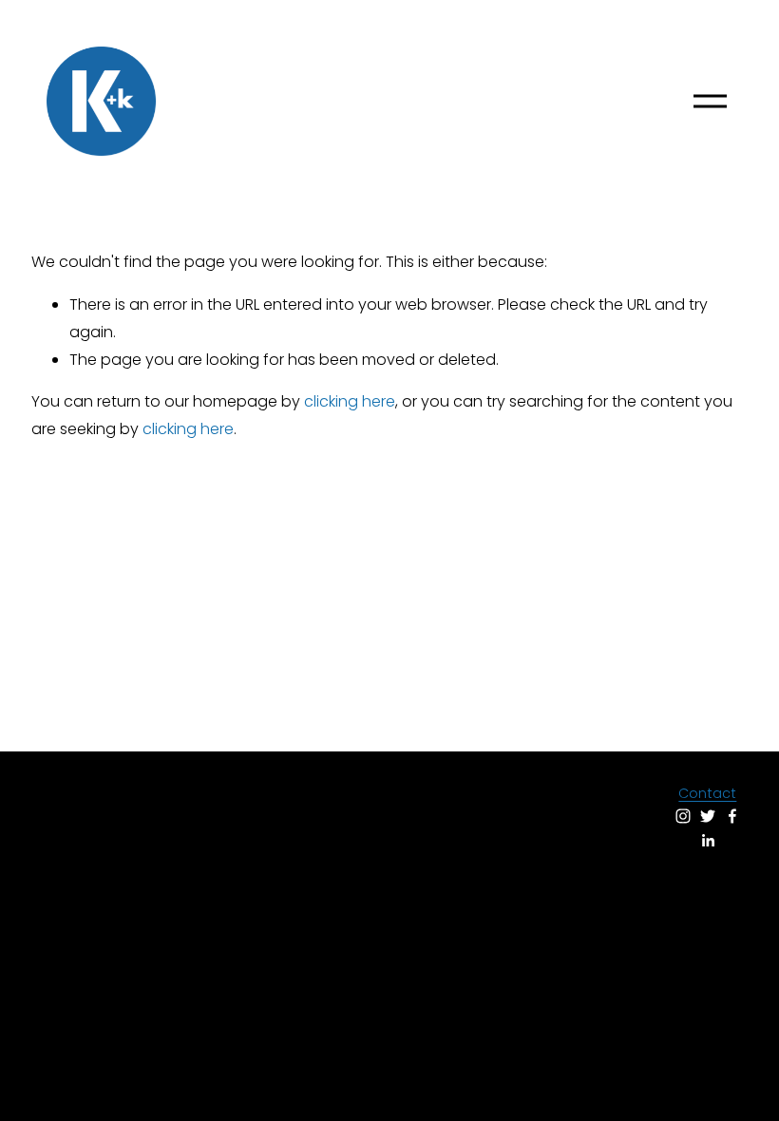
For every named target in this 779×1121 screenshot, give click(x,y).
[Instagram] (683, 816)
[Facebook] (732, 816)
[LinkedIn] (707, 840)
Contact (707, 793)
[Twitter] (707, 816)
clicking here (349, 401)
